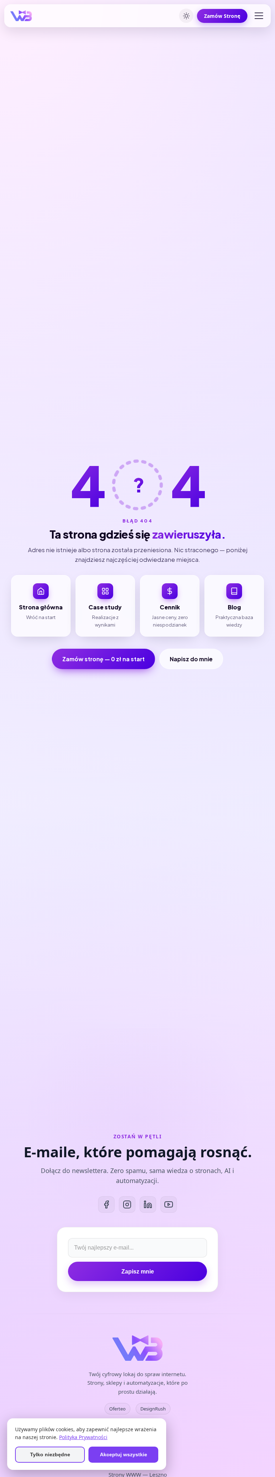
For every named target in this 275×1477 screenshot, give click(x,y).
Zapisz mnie (137, 1272)
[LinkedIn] (148, 1204)
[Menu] (259, 16)
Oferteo (117, 1408)
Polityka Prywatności (83, 1437)
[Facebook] (106, 1204)
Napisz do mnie (191, 659)
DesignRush (153, 1408)
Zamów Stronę (222, 16)
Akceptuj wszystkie (123, 1454)
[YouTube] (168, 1204)
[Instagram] (127, 1204)
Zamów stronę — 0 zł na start (103, 659)
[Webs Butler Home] (21, 16)
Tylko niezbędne (50, 1454)
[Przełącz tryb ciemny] (186, 16)
